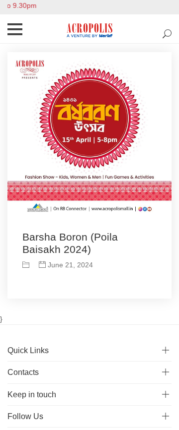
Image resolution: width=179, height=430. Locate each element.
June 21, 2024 (69, 265)
